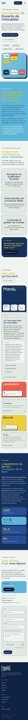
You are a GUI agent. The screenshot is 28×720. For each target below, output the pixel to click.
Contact (17, 3)
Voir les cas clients (8, 280)
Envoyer (7, 652)
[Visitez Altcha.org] (23, 644)
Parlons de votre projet (9, 34)
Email (5, 616)
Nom (4, 609)
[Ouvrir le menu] (24, 3)
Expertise (4, 685)
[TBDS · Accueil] (4, 3)
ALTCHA (22, 647)
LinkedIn (4, 702)
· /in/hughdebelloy (8, 598)
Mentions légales (6, 709)
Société (6, 623)
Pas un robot (10, 644)
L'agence (4, 690)
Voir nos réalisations (8, 39)
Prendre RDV (8, 589)
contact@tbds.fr (6, 697)
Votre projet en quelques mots (12, 630)
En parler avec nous (10, 252)
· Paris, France (11, 602)
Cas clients (4, 687)
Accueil (3, 682)
